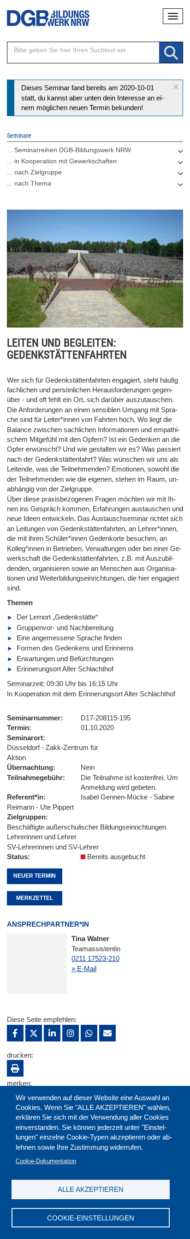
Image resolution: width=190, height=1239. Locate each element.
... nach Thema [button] (29, 183)
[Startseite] (41, 18)
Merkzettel (34, 898)
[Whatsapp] (89, 1033)
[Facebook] (15, 1033)
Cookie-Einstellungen (90, 1218)
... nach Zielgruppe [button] (34, 172)
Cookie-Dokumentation (46, 1161)
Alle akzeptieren (91, 1189)
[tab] (95, 152)
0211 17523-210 (95, 958)
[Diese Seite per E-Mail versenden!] (107, 1033)
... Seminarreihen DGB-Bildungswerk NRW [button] (69, 150)
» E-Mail (83, 969)
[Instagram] (70, 1033)
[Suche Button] (171, 53)
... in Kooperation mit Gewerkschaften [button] (62, 161)
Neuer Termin (34, 876)
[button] (175, 87)
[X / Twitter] (33, 1033)
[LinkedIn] (52, 1033)
